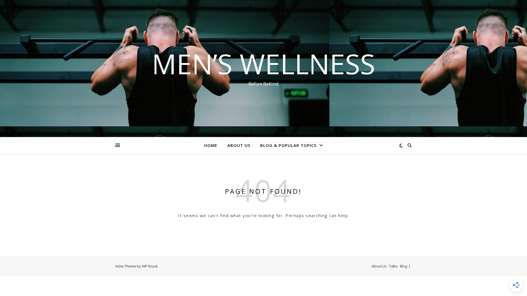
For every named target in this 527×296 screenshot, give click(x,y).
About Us (238, 145)
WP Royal (150, 266)
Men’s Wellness (263, 63)
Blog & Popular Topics (288, 145)
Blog (403, 266)
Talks (393, 266)
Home (210, 145)
